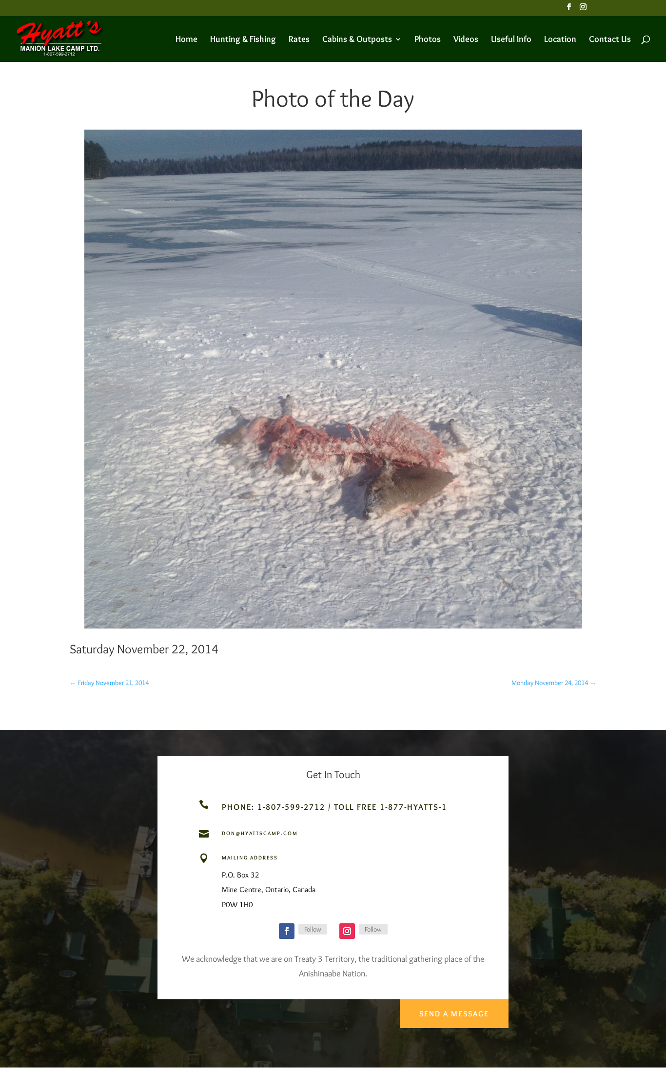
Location (560, 40)
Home (186, 40)
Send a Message (454, 1013)
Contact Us (610, 40)
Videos (465, 40)
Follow (312, 929)
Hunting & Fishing (243, 40)
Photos (427, 40)
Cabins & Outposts (357, 40)
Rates (299, 40)
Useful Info (511, 40)
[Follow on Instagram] (347, 931)
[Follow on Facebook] (286, 931)
